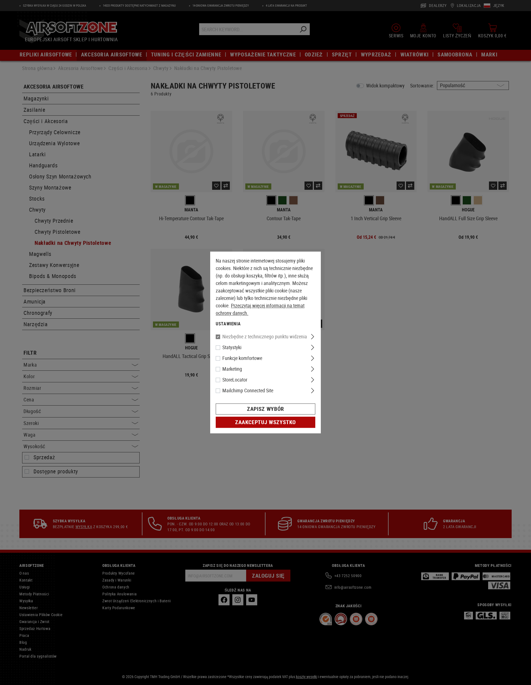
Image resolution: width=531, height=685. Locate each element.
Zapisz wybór (265, 409)
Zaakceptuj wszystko (265, 422)
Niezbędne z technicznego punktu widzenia (264, 336)
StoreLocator (234, 380)
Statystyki (231, 347)
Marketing (232, 369)
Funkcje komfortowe (242, 358)
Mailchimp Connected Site (247, 390)
